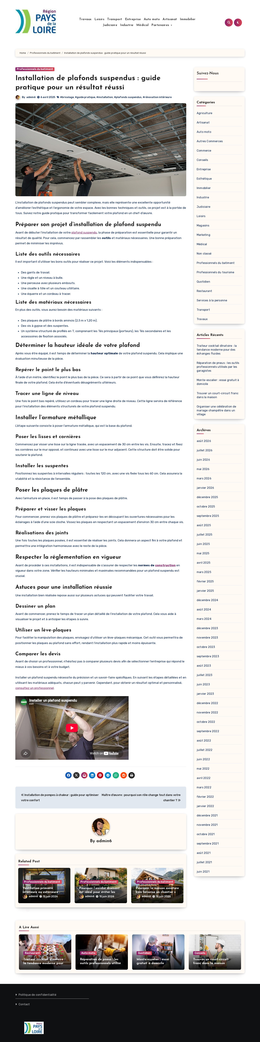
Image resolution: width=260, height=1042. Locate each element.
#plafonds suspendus (127, 97)
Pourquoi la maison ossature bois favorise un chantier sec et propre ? (157, 892)
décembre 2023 (207, 628)
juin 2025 (203, 544)
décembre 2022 (207, 703)
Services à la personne (212, 300)
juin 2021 (203, 871)
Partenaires (160, 25)
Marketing (203, 235)
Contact (24, 1004)
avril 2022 (203, 778)
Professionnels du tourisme (215, 272)
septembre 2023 (208, 656)
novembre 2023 (207, 637)
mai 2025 (203, 553)
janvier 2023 (205, 693)
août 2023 (204, 665)
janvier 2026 (205, 487)
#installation (104, 97)
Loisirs (99, 19)
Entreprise (133, 19)
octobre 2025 (206, 506)
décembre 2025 (207, 497)
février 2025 (205, 581)
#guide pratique (85, 97)
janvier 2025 (205, 590)
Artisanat (170, 19)
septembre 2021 (208, 843)
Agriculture (204, 113)
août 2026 (204, 441)
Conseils (202, 160)
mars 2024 (204, 619)
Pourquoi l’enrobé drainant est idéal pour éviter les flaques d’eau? (99, 892)
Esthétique (204, 178)
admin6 (31, 97)
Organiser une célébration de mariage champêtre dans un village (216, 410)
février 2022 (205, 796)
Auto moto (152, 19)
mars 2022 (204, 787)
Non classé (204, 253)
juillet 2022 (204, 750)
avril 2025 (203, 562)
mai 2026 (203, 469)
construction (165, 565)
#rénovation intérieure (157, 97)
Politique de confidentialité (37, 994)
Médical (142, 25)
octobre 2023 (206, 647)
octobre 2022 (206, 722)
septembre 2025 (208, 516)
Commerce (204, 150)
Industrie (127, 25)
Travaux (85, 19)
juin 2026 (203, 459)
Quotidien (203, 281)
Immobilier (188, 19)
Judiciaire (110, 25)
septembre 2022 (208, 731)
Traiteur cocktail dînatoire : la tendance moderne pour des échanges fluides (217, 349)
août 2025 (204, 525)
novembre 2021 (207, 824)
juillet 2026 (204, 450)
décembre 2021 (207, 815)
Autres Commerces (210, 141)
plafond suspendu (84, 232)
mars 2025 (204, 572)
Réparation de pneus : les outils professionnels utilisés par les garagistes (218, 366)
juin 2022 (203, 759)
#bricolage (67, 97)
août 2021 (203, 853)
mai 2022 (203, 768)
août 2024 (204, 609)
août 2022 (204, 740)
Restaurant (204, 291)
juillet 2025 (204, 534)
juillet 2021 (204, 862)
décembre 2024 (207, 600)
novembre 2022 (207, 712)
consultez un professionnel (34, 688)
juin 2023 (203, 684)
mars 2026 (204, 478)
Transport (114, 19)
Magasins (203, 225)
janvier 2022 (205, 806)
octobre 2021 (206, 834)
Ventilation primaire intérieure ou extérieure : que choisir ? (41, 892)
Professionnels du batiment (35, 69)
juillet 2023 (204, 675)
